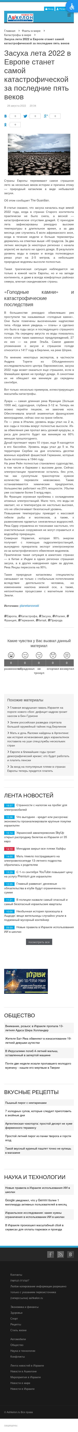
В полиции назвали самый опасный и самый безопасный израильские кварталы (36, 901)
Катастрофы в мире (17, 35)
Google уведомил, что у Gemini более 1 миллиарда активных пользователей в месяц (36, 1202)
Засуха (46, 616)
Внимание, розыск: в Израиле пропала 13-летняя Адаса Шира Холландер (34, 1028)
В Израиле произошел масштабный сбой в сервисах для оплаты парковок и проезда (34, 1227)
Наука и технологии (22, 1351)
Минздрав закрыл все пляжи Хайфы (41, 848)
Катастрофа (29, 616)
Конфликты (17, 1356)
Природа (56, 620)
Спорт (14, 1318)
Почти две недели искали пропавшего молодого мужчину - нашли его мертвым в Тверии (38, 1065)
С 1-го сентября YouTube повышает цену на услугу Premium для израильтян (38, 874)
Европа (12, 616)
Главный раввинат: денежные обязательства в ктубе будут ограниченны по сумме (35, 887)
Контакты (16, 1275)
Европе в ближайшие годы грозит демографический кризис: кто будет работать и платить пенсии (38, 756)
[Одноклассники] (12, 124)
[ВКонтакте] (12, 116)
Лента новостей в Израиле (27, 1365)
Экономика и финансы (24, 1307)
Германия (27, 620)
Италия (60, 616)
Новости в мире (20, 1383)
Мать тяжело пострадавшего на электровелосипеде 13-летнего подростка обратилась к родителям (33, 860)
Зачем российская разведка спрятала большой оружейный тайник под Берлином (36, 724)
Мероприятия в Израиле (25, 1377)
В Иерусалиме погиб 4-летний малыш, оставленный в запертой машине (31, 1053)
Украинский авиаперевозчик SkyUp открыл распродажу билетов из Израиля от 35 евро (35, 836)
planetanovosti (29, 605)
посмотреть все (39, 942)
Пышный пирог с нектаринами (26, 1102)
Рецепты (15, 1324)
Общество (16, 1345)
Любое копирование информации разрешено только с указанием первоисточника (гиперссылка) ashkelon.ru (38, 1292)
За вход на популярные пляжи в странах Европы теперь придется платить (36, 768)
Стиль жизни (18, 1330)
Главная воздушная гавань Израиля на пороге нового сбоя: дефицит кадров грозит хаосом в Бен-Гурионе (37, 711)
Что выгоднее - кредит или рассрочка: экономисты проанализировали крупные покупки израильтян (37, 821)
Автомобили (18, 1339)
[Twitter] (32, 116)
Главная (9, 30)
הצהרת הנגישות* (19, 1280)
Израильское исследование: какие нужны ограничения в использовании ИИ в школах (34, 1214)
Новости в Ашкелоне (23, 1371)
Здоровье (16, 1313)
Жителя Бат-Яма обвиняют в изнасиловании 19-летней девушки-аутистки (38, 1040)
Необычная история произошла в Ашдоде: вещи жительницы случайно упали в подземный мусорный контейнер (35, 915)
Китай (42, 620)
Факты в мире (31, 30)
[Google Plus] (52, 116)
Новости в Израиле (22, 1389)
